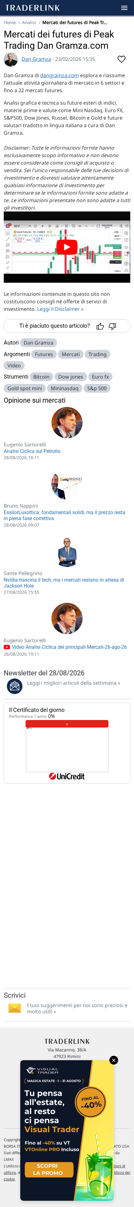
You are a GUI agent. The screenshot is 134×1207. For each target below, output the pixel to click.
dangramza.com (59, 75)
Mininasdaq (65, 388)
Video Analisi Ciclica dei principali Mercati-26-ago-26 (69, 647)
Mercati (71, 354)
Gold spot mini (24, 388)
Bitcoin (41, 376)
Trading (98, 354)
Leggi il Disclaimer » (60, 308)
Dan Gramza (36, 59)
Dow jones (70, 376)
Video (14, 365)
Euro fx (100, 376)
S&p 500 (97, 388)
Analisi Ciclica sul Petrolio (32, 451)
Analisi (29, 22)
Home (10, 22)
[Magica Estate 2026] (67, 1130)
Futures (44, 354)
